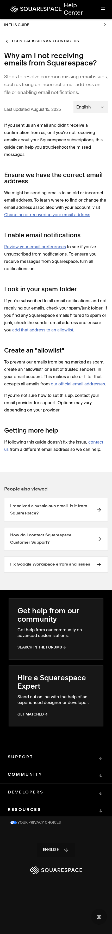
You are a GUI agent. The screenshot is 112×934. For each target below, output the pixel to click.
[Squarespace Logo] (56, 870)
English (51, 850)
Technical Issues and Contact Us (44, 41)
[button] (99, 917)
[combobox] (90, 107)
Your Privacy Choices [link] (39, 822)
